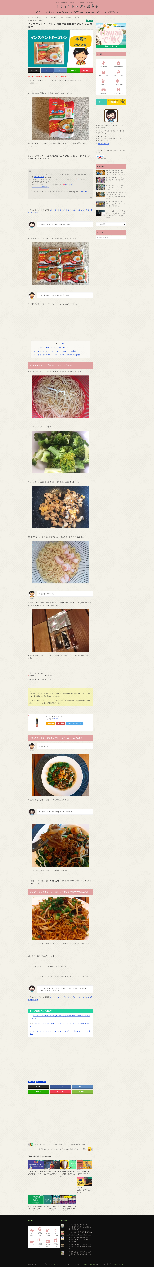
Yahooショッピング (75, 723)
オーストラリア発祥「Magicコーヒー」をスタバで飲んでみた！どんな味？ (115, 172)
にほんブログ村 (101, 158)
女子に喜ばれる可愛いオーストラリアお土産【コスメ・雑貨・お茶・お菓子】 (80, 1239)
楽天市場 (61, 723)
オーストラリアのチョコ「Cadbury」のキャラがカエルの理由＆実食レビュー (115, 205)
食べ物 (32, 1081)
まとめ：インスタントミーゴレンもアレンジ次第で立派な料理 (57, 355)
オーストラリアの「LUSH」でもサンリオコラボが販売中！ (115, 180)
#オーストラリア (71, 184)
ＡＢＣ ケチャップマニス (56, 716)
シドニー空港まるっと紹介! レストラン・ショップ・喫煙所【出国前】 (80, 1247)
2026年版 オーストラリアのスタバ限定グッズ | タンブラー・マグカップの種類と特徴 (116, 196)
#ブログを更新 (39, 177)
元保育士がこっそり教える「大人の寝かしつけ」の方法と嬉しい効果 (80, 1254)
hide (63, 343)
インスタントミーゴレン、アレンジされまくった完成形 (55, 351)
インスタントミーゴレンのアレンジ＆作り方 (51, 347)
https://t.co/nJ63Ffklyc (40, 187)
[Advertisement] (60, 323)
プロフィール (48, 1264)
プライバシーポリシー (64, 1264)
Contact (77, 1264)
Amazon (51, 723)
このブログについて (34, 1264)
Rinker (55, 718)
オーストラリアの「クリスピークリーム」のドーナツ (115, 187)
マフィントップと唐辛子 (103, 1264)
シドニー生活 (42, 1081)
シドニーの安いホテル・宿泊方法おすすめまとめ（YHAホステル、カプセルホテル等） (115, 214)
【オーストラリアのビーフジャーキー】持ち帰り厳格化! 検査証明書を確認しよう (80, 1227)
